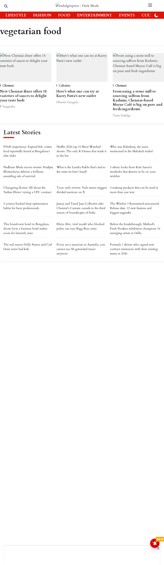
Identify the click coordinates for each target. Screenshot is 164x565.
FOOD (64, 15)
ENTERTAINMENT (94, 15)
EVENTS (127, 15)
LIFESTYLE (16, 15)
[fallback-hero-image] (25, 67)
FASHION (42, 15)
